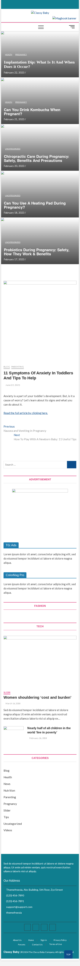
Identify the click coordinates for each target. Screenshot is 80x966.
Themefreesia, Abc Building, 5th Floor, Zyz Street (34, 889)
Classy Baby (11, 952)
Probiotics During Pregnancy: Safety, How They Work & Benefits (36, 252)
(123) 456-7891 (15, 901)
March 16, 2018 (12, 703)
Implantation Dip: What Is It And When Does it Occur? (39, 64)
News (7, 783)
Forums (21, 944)
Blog (7, 366)
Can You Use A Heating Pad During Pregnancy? (35, 205)
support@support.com (19, 906)
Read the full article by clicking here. (26, 413)
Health (8, 54)
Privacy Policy (60, 940)
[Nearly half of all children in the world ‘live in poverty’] (14, 733)
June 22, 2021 (12, 385)
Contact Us (37, 944)
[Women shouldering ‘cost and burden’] (40, 661)
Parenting (17, 366)
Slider (7, 692)
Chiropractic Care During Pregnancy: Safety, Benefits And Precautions (36, 158)
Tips (6, 817)
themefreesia (14, 912)
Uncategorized (12, 149)
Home (31, 940)
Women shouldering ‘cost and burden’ (37, 697)
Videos (8, 830)
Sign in (44, 940)
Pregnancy (21, 54)
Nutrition (9, 790)
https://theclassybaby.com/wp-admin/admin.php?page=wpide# (68, 956)
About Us (17, 940)
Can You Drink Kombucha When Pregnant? (32, 112)
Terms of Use (55, 944)
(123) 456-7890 (15, 895)
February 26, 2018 (38, 738)
